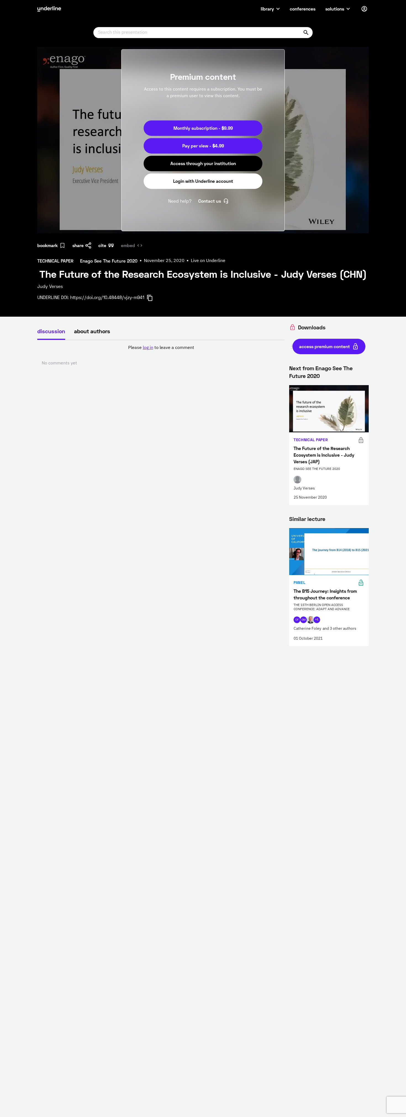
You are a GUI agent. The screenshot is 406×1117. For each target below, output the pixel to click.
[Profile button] (364, 8)
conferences (302, 8)
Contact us (209, 200)
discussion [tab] (51, 331)
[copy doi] (153, 298)
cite (102, 245)
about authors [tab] (92, 331)
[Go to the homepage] (49, 9)
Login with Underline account (203, 181)
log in (148, 348)
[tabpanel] (161, 355)
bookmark (47, 245)
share (78, 245)
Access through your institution (203, 163)
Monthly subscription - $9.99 (203, 128)
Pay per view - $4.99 (203, 145)
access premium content (324, 346)
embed (128, 245)
